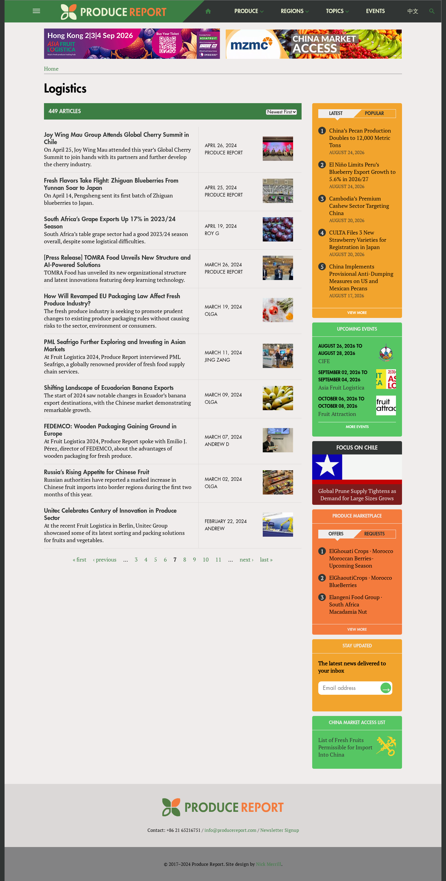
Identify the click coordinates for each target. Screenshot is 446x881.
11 (218, 559)
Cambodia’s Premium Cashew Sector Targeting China (359, 206)
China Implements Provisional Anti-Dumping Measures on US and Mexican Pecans (361, 277)
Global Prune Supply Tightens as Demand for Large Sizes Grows (357, 494)
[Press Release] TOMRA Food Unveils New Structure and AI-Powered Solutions (117, 261)
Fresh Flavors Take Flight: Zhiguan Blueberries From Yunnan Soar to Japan (111, 184)
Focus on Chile (357, 448)
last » (266, 559)
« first (79, 559)
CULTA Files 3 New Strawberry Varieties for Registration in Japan (357, 240)
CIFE (324, 361)
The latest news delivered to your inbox (352, 667)
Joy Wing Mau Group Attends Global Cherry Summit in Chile (116, 138)
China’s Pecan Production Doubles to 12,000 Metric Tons (360, 138)
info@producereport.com (230, 830)
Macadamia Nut (348, 611)
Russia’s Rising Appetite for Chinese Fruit (96, 472)
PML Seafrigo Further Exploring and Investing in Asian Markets (115, 346)
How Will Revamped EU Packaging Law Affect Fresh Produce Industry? (112, 300)
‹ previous (105, 559)
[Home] (113, 12)
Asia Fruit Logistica (341, 387)
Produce (246, 11)
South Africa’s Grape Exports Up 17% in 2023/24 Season (110, 223)
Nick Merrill (268, 864)
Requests (374, 534)
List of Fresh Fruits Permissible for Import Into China (345, 747)
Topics (334, 11)
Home (51, 68)
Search (432, 11)
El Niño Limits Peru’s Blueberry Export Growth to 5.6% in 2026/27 (362, 172)
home (208, 11)
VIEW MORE (357, 313)
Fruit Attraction (337, 413)
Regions (292, 11)
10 (206, 559)
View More (357, 629)
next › (246, 559)
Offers (336, 534)
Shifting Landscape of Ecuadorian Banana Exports (109, 388)
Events (375, 11)
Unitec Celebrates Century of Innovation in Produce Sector (110, 514)
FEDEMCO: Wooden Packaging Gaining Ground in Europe (110, 430)
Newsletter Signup (279, 830)
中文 (412, 11)
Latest (336, 113)
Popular (374, 113)
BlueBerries (343, 585)
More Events (357, 427)
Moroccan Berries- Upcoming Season (351, 562)
